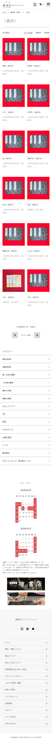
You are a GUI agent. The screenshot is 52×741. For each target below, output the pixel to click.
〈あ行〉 (28, 12)
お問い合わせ (10, 723)
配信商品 (6, 453)
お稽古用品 (7, 437)
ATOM (12, 689)
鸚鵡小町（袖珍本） (10, 251)
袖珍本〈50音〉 (16, 12)
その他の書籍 (8, 382)
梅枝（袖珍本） (9, 65)
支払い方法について (13, 662)
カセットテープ (9, 406)
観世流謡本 (7, 359)
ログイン (8, 710)
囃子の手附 (7, 390)
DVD (4, 421)
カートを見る (10, 716)
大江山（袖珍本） (34, 251)
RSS (7, 689)
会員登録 (8, 703)
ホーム (5, 12)
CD (4, 414)
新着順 (46, 32)
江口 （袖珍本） (9, 112)
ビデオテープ (8, 429)
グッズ (5, 445)
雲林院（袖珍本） (34, 65)
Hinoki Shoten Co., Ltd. (27, 737)
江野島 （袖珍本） (34, 112)
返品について (10, 655)
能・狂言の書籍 (9, 374)
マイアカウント (11, 696)
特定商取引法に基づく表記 (15, 669)
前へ (15, 335)
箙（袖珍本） (8, 158)
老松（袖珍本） (33, 204)
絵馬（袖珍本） (9, 204)
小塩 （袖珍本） (33, 297)
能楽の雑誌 (7, 398)
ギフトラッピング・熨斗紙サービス (17, 460)
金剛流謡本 (7, 367)
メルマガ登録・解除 (13, 683)
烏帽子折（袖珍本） (35, 158)
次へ (37, 335)
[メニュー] (48, 4)
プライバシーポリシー (14, 676)
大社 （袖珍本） (9, 297)
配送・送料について (13, 649)
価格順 (38, 32)
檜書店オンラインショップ (26, 619)
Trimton (39, 737)
